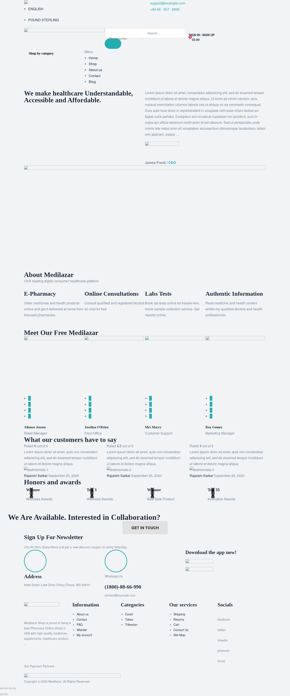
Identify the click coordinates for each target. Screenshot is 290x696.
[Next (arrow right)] (6, 694)
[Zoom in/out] (1, 688)
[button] (25, 325)
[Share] (10, 688)
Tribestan (131, 624)
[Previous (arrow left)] (1, 694)
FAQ (80, 624)
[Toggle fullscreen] (6, 688)
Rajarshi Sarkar (36, 475)
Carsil (129, 614)
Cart (176, 624)
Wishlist (82, 630)
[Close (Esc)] (14, 688)
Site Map (179, 635)
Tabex (129, 619)
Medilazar (54, 681)
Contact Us (180, 630)
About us (83, 614)
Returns (178, 619)
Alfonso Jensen (35, 427)
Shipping (179, 614)
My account (84, 635)
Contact (82, 619)
